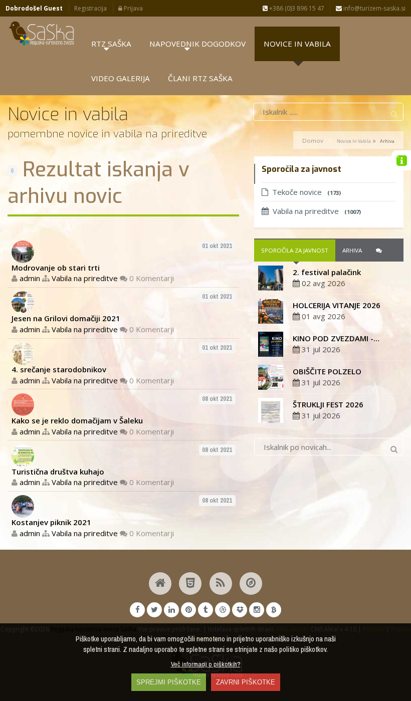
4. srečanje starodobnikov (59, 369)
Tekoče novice (306, 192)
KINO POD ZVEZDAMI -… (336, 338)
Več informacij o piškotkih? (206, 663)
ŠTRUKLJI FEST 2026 (328, 404)
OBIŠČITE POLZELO (327, 371)
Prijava (132, 8)
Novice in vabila (354, 141)
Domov (312, 140)
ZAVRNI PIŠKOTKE (245, 682)
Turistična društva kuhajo (58, 471)
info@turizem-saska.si (373, 8)
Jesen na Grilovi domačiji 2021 (66, 318)
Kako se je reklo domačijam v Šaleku (77, 420)
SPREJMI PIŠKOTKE (168, 682)
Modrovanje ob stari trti (56, 268)
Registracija (90, 8)
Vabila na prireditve (85, 278)
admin (30, 278)
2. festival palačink (327, 272)
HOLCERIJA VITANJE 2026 (336, 305)
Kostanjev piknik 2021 (51, 522)
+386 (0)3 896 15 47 (296, 8)
